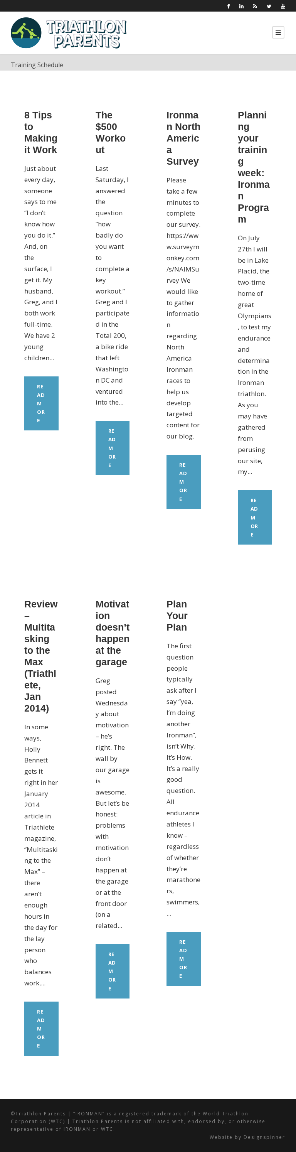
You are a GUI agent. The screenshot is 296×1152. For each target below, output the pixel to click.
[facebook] (228, 6)
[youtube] (283, 6)
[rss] (255, 6)
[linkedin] (241, 6)
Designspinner (264, 1137)
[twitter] (269, 6)
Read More (41, 403)
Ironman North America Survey (183, 138)
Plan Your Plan (177, 616)
